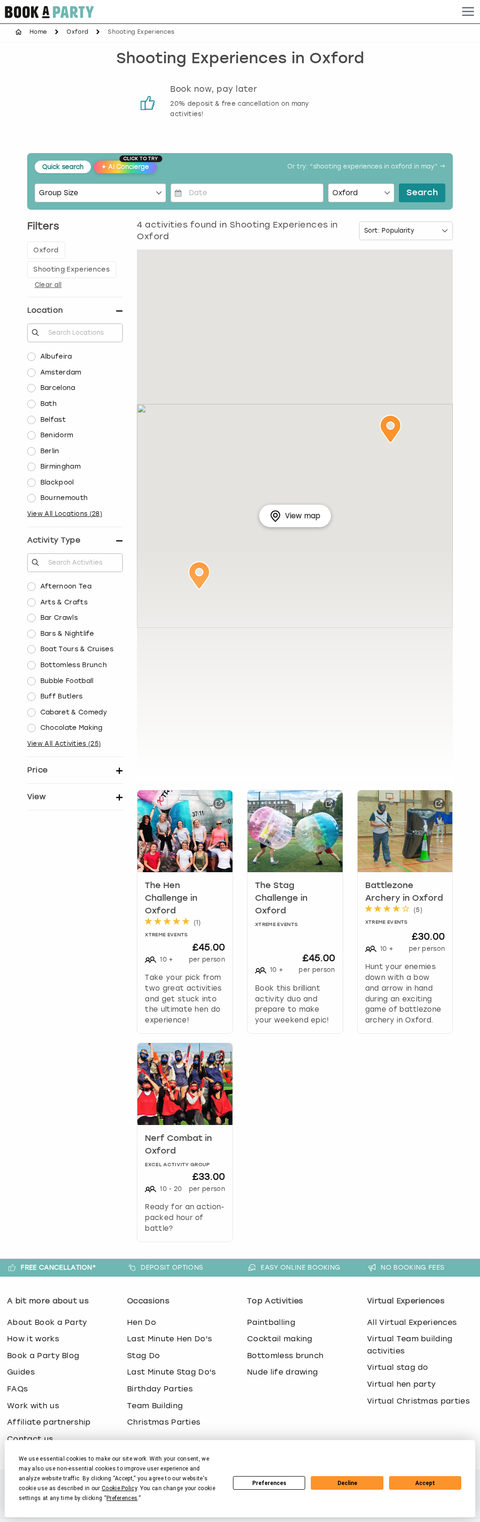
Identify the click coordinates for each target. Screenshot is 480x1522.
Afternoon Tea (65, 586)
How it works (33, 1338)
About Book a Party (47, 1322)
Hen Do (141, 1322)
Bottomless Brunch (73, 665)
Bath (48, 404)
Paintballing (271, 1322)
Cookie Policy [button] (119, 1488)
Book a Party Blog (43, 1355)
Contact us (30, 1438)
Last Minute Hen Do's (169, 1338)
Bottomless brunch (285, 1355)
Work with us (33, 1405)
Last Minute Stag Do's (171, 1372)
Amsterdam (61, 372)
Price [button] (37, 769)
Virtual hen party (401, 1384)
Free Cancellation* (58, 1267)
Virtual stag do (397, 1367)
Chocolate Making (71, 728)
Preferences (269, 1483)
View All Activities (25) (64, 743)
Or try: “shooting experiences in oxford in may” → (366, 167)
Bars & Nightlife (67, 634)
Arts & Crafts (64, 602)
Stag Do (143, 1355)
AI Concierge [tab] (129, 165)
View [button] (36, 796)
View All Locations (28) (64, 513)
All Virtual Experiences (412, 1322)
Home (38, 32)
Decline (347, 1483)
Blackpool (57, 482)
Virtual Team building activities (410, 1344)
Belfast (53, 420)
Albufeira (56, 356)
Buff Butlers (61, 696)
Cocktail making (280, 1338)
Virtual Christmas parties (418, 1401)
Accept (425, 1483)
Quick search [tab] (62, 166)
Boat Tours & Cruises (76, 649)
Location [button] (45, 310)
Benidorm (57, 435)
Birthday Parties (160, 1388)
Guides (21, 1372)
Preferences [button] (122, 1498)
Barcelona (57, 388)
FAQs (17, 1388)
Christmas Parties (163, 1422)
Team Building (155, 1405)
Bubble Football (67, 681)
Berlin (50, 451)
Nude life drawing (282, 1372)
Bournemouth (64, 498)
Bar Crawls (59, 618)
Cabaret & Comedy (73, 712)
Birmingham (60, 467)
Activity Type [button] (53, 540)
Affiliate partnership (49, 1422)
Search (422, 193)
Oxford (77, 32)
